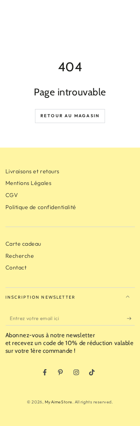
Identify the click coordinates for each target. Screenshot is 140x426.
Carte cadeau (23, 243)
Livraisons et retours (32, 171)
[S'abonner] (131, 318)
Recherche (19, 255)
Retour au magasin (70, 115)
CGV (11, 195)
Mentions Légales (28, 183)
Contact (16, 267)
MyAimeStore (58, 402)
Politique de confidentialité (40, 207)
